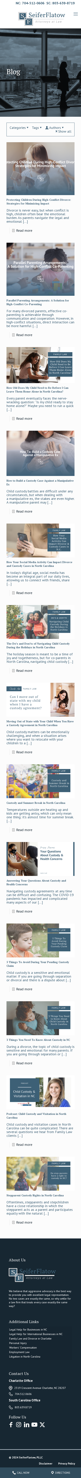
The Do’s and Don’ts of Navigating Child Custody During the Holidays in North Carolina (38, 645)
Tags (35, 127)
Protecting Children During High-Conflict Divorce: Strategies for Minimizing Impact (38, 201)
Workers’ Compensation (23, 1347)
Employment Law (19, 1352)
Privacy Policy (66, 1463)
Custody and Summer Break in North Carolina (35, 803)
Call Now (22, 1472)
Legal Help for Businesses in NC (28, 1329)
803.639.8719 (23, 1407)
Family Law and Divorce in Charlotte (30, 1338)
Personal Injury (18, 1343)
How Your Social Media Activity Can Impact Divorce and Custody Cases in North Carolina (39, 564)
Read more (24, 230)
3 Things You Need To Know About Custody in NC (38, 1040)
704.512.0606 (23, 1394)
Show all (64, 131)
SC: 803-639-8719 (60, 3)
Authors (55, 127)
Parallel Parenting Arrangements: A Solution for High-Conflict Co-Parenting (37, 302)
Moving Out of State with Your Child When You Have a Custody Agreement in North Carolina (40, 723)
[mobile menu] (75, 14)
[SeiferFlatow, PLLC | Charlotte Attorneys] (40, 17)
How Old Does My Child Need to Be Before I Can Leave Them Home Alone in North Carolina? (37, 389)
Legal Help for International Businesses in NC (36, 1334)
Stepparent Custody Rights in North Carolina (35, 1195)
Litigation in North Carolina (24, 1356)
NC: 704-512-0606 (30, 3)
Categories (18, 127)
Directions (62, 1472)
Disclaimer (45, 1463)
